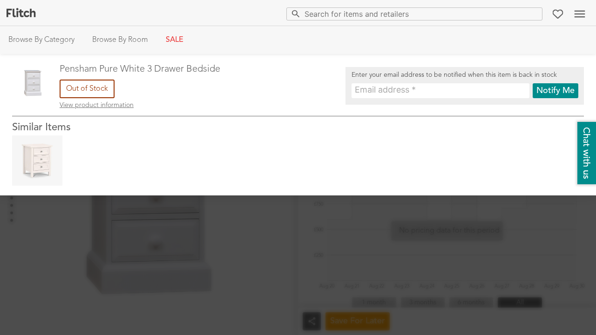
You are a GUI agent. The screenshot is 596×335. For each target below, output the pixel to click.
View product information (97, 105)
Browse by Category (41, 40)
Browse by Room (120, 40)
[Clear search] (533, 13)
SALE (174, 40)
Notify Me (555, 91)
